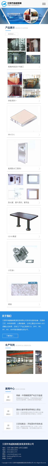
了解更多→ (10, 336)
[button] (3, 16)
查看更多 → (11, 34)
